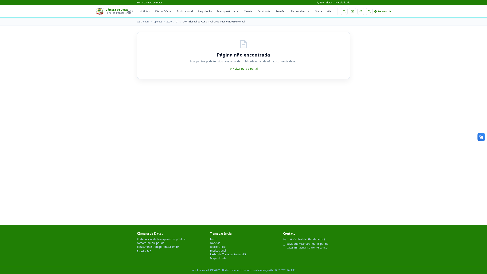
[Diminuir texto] (360, 11)
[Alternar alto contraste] (352, 11)
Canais (248, 11)
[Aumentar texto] (369, 11)
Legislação (205, 11)
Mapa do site (323, 11)
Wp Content (143, 21)
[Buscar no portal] (344, 11)
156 (322, 2)
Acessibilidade (342, 2)
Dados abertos (300, 11)
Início (130, 11)
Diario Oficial (163, 11)
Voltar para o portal (245, 68)
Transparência (226, 11)
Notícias (145, 11)
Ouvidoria (264, 11)
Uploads (158, 21)
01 (177, 21)
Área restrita (384, 11)
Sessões (281, 11)
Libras (329, 2)
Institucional (185, 11)
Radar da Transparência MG (228, 254)
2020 (169, 21)
